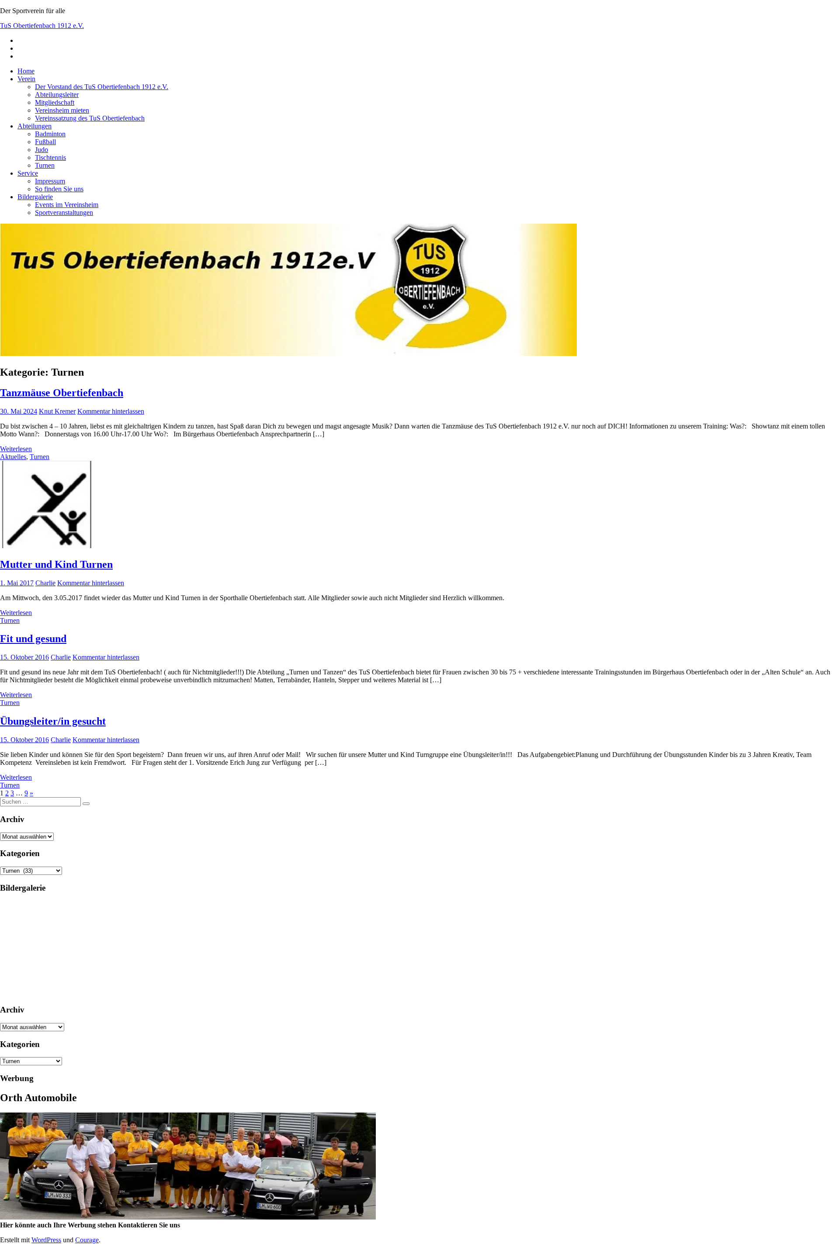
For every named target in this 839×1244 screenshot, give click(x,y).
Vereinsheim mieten (62, 110)
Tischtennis (50, 157)
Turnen (45, 165)
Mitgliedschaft (54, 102)
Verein (26, 79)
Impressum (50, 181)
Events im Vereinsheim (66, 204)
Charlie (45, 583)
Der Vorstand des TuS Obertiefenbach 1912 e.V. (101, 86)
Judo (41, 149)
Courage (87, 1240)
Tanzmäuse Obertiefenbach (61, 392)
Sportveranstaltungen (64, 212)
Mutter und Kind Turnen (56, 564)
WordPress (46, 1240)
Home (26, 71)
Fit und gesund (33, 638)
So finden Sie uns (59, 189)
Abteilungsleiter (57, 94)
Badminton (50, 134)
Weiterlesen (16, 449)
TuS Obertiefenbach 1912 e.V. (42, 25)
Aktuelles (13, 456)
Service (27, 173)
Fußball (45, 141)
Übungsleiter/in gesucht (53, 721)
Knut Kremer (57, 411)
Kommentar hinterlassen (110, 411)
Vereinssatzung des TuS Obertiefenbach (90, 118)
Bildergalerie (35, 196)
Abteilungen (34, 126)
